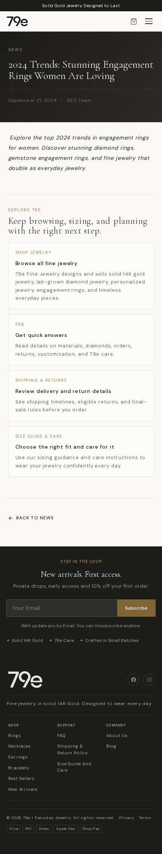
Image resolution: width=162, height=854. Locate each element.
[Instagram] (149, 679)
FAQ (61, 735)
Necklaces (19, 746)
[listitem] (81, 276)
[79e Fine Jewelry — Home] (21, 21)
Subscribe (136, 608)
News (15, 49)
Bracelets (18, 768)
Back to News (35, 518)
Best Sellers (21, 778)
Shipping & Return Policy (72, 749)
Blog (111, 746)
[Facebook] (133, 679)
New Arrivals (23, 789)
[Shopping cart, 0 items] (133, 21)
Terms (145, 817)
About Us (117, 735)
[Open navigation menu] (149, 21)
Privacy (126, 817)
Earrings (18, 757)
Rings (14, 735)
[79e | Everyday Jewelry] (67, 679)
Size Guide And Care (74, 767)
